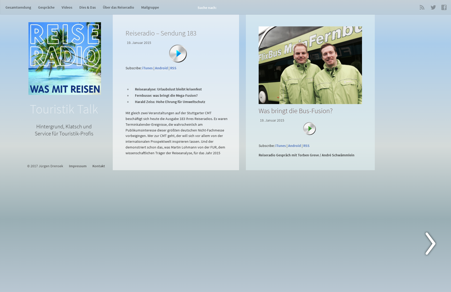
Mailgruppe (150, 7)
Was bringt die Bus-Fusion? (296, 110)
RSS (422, 7)
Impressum (78, 166)
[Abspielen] (178, 53)
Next (433, 245)
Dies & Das (87, 7)
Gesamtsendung (18, 7)
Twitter (433, 7)
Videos (67, 7)
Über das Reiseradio (118, 7)
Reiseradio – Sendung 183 (161, 33)
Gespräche (46, 7)
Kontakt (98, 166)
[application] (177, 61)
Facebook (444, 7)
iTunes (147, 68)
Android (161, 68)
